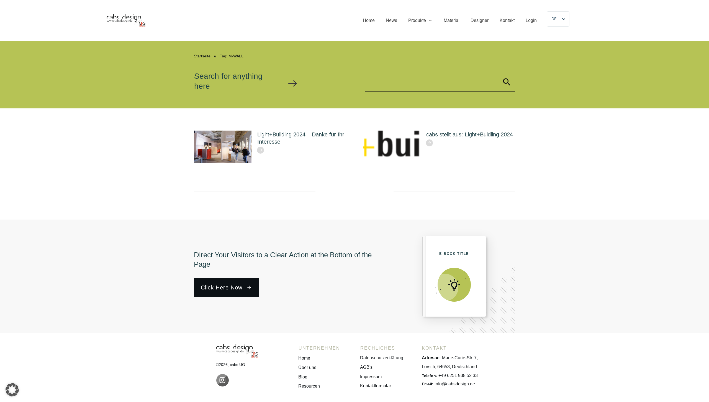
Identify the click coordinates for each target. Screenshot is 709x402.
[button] (12, 390)
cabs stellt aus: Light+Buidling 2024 (469, 134)
